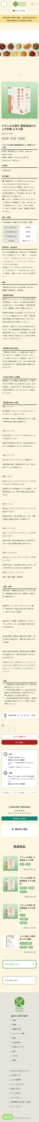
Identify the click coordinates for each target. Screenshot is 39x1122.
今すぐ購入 (20, 742)
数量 (3, 725)
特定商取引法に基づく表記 (21, 1102)
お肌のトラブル (18, 1047)
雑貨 (14, 1060)
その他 (15, 1055)
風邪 (14, 1020)
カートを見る (16, 1093)
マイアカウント (16, 1097)
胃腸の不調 (17, 1029)
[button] (4, 4)
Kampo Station (18, 1118)
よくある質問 (16, 1079)
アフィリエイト (16, 1106)
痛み (14, 1051)
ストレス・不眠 (18, 1033)
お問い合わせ (16, 1088)
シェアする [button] (33, 793)
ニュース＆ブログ (17, 1084)
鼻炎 (14, 1038)
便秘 (14, 1024)
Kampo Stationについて (20, 1071)
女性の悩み (17, 1042)
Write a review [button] (19, 818)
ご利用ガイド (16, 1075)
